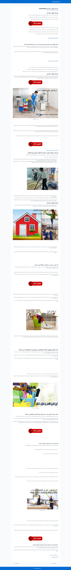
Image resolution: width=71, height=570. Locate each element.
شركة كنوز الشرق (56, 1)
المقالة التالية (16, 563)
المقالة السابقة (54, 563)
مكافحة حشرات (14, 1)
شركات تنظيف (21, 1)
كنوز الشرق (31, 568)
